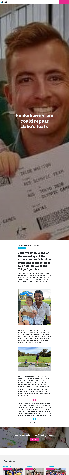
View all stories (61, 460)
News (22, 245)
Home (19, 245)
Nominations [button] (64, 2)
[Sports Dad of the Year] (4, 1)
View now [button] (34, 439)
